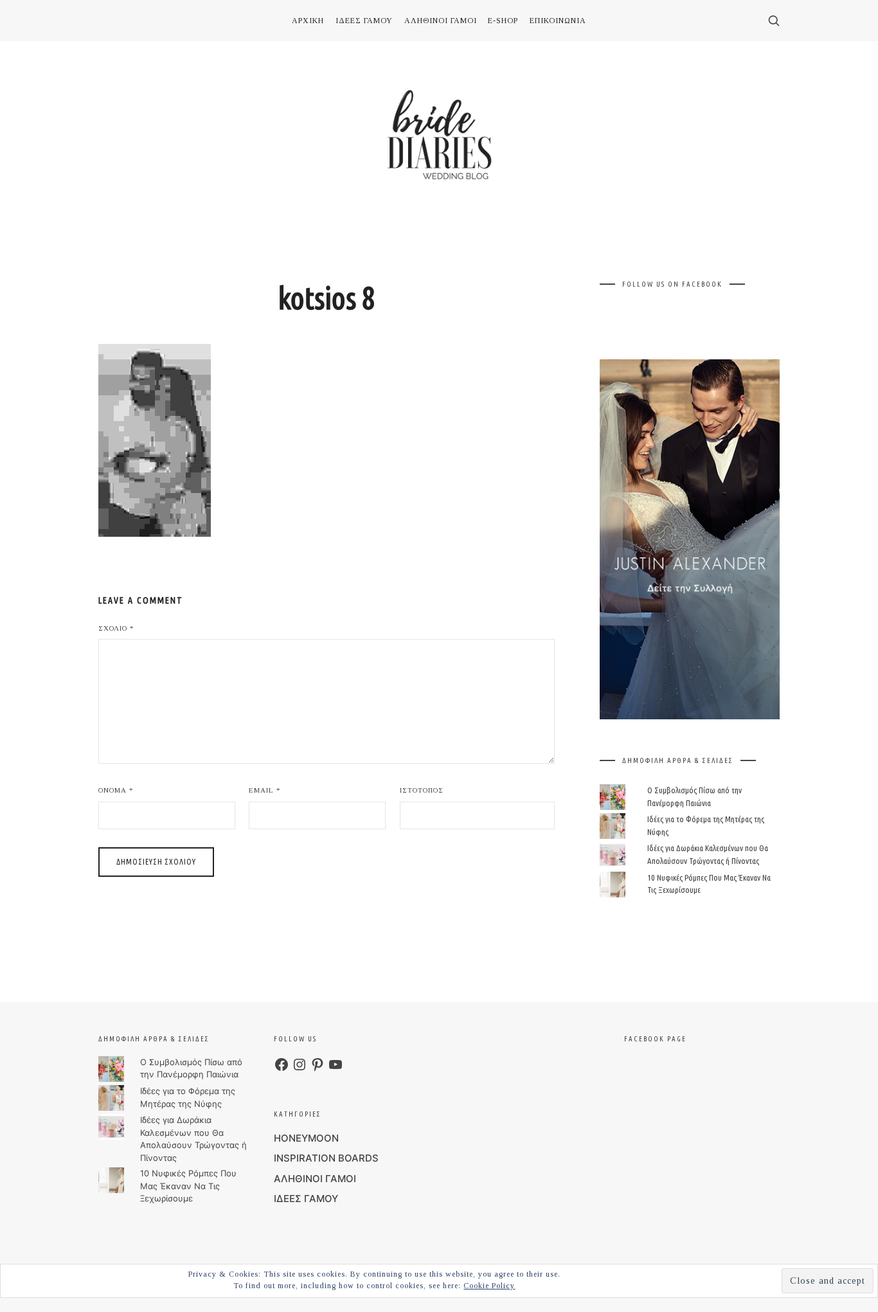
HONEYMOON (306, 1138)
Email (265, 790)
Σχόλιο (116, 628)
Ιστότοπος (421, 790)
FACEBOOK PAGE (655, 1039)
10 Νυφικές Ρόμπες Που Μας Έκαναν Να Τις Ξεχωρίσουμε (188, 1185)
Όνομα (116, 790)
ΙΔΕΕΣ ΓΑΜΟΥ (306, 1198)
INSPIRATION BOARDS (326, 1158)
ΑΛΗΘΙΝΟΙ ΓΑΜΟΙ (315, 1179)
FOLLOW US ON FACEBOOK (672, 284)
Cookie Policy (489, 1285)
